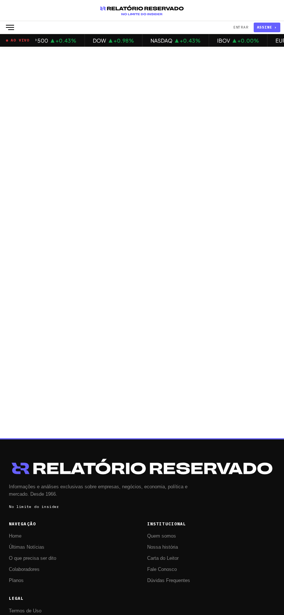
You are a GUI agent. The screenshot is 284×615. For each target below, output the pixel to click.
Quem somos (161, 536)
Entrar (240, 27)
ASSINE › (267, 27)
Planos (16, 580)
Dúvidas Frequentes (168, 580)
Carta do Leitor (163, 558)
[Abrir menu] (10, 27)
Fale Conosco (162, 569)
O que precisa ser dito (32, 558)
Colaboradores (24, 569)
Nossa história (162, 547)
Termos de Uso (25, 611)
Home (15, 536)
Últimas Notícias (26, 547)
